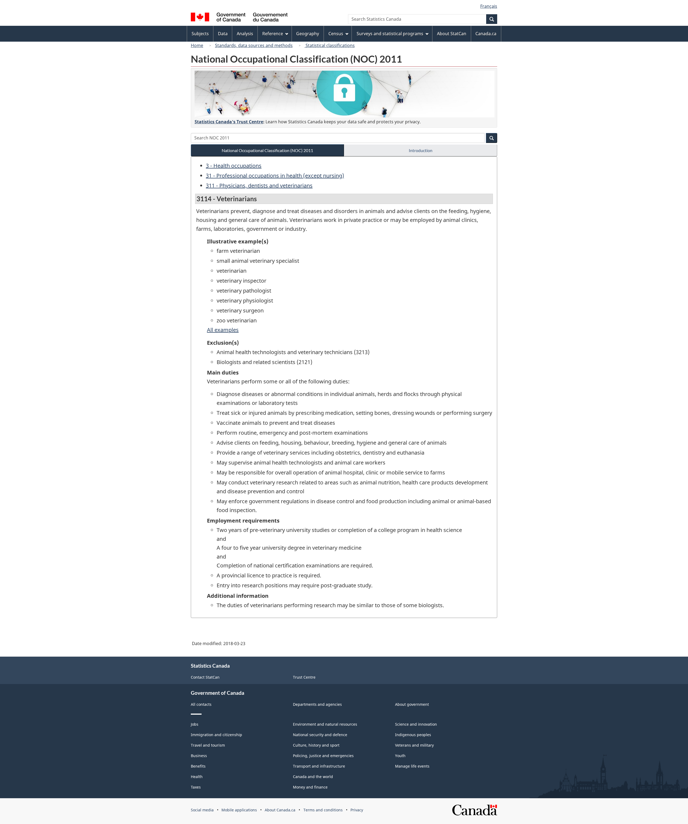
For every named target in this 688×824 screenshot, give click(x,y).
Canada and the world (313, 776)
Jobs (194, 724)
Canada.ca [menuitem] (485, 34)
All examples (223, 329)
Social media (202, 809)
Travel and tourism (208, 745)
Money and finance (310, 787)
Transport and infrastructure (319, 766)
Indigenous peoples (413, 734)
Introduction (420, 150)
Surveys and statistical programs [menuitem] (390, 34)
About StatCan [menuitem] (451, 34)
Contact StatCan (205, 677)
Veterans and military (414, 745)
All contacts (201, 704)
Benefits (198, 766)
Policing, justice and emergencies (323, 755)
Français (488, 6)
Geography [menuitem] (307, 34)
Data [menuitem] (223, 34)
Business (199, 755)
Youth (400, 755)
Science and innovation (416, 724)
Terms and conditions (323, 809)
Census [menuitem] (335, 34)
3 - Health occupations (233, 165)
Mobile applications (239, 809)
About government (412, 704)
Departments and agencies (317, 704)
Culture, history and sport (316, 745)
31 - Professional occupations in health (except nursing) (275, 175)
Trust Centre (304, 677)
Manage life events (412, 766)
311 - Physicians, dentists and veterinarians (259, 185)
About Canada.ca (280, 809)
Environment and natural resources (325, 724)
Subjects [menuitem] (200, 34)
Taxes (196, 787)
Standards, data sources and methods (254, 45)
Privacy (356, 809)
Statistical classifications (329, 45)
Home (197, 45)
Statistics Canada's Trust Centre (229, 122)
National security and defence (320, 734)
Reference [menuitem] (272, 34)
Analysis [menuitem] (245, 34)
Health (197, 776)
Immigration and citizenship (216, 734)
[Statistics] (344, 94)
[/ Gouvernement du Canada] (239, 18)
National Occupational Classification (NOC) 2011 (267, 150)
